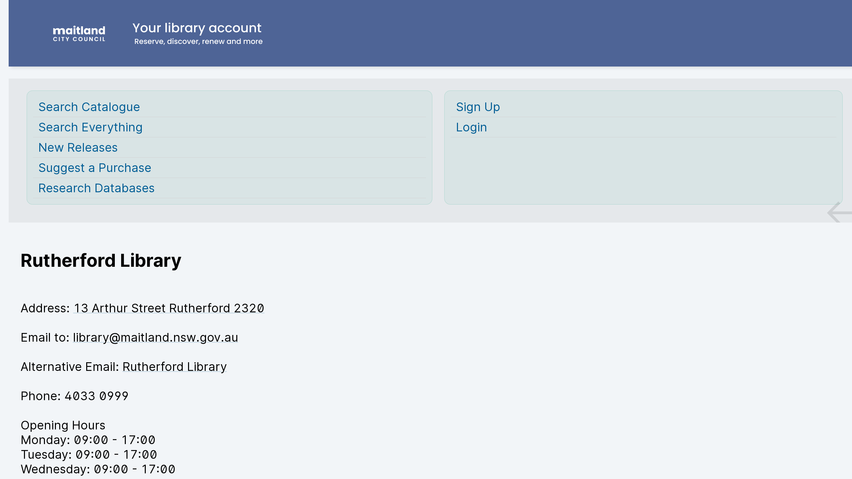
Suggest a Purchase (94, 167)
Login (471, 127)
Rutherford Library (174, 366)
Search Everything (90, 127)
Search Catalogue (89, 106)
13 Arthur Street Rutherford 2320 (169, 308)
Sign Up (478, 106)
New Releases (78, 147)
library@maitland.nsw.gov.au (155, 337)
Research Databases (96, 188)
